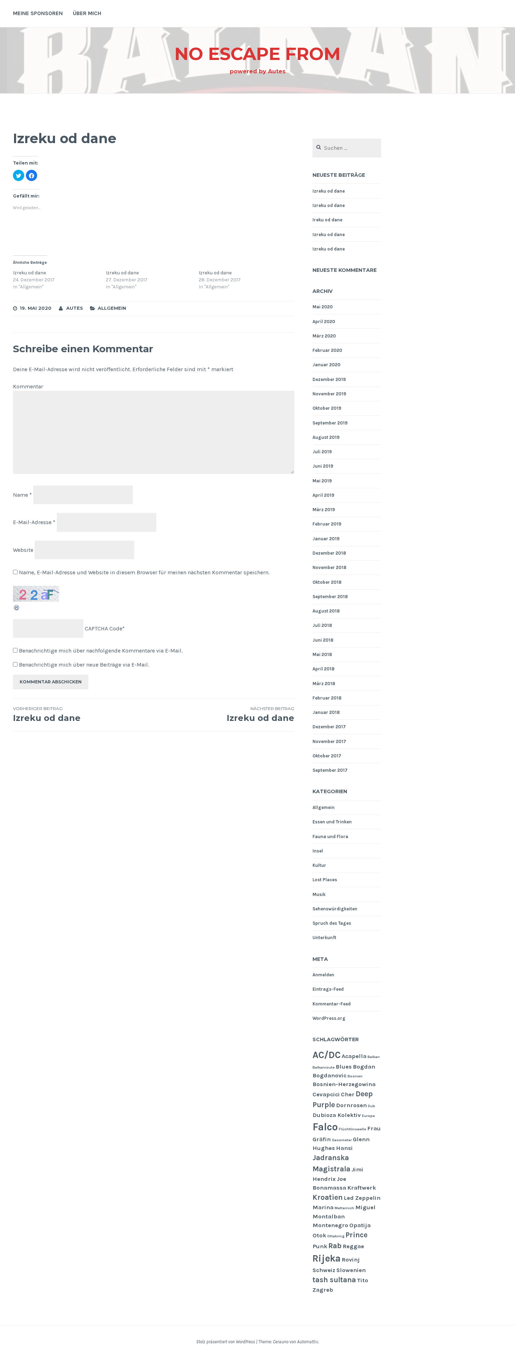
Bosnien (355, 1076)
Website (23, 550)
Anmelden (323, 974)
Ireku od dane (327, 219)
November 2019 (329, 393)
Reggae (353, 1246)
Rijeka (327, 1258)
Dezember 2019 (329, 379)
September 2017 (330, 770)
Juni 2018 (323, 640)
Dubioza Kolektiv (337, 1115)
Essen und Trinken (332, 821)
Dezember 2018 (329, 553)
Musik (319, 894)
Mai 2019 (322, 480)
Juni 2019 (323, 466)
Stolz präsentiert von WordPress (225, 1341)
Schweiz (324, 1270)
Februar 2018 (327, 698)
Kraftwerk (361, 1187)
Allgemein (112, 308)
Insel (318, 851)
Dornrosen (351, 1105)
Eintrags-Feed (328, 989)
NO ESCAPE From (257, 54)
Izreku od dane (29, 273)
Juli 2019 (322, 451)
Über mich (87, 13)
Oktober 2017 (327, 755)
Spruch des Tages (332, 923)
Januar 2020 (327, 364)
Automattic (307, 1341)
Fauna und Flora (330, 836)
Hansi (344, 1148)
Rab (335, 1246)
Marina (323, 1207)
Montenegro (330, 1225)
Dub (371, 1106)
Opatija (360, 1225)
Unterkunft (324, 937)
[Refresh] (17, 609)
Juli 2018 (322, 625)
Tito (362, 1280)
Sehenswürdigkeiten (335, 908)
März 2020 (324, 336)
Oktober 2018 (327, 582)
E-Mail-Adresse (34, 522)
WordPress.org (329, 1018)
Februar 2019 (327, 524)
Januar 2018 (326, 712)
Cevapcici (326, 1094)
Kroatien (328, 1197)
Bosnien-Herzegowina (344, 1084)
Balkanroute (324, 1067)
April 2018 (324, 668)
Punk (320, 1246)
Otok (319, 1235)
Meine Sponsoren (38, 13)
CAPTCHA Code (103, 628)
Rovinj (351, 1259)
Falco (325, 1127)
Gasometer (342, 1140)
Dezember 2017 (329, 726)
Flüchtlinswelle (352, 1129)
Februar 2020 (327, 350)
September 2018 (330, 596)
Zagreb (323, 1289)
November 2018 (329, 567)
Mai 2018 (322, 654)
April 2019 (323, 495)
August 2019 (326, 437)
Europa (368, 1115)
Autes (74, 308)
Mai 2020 (323, 306)
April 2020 (324, 321)
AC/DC (327, 1055)
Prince (356, 1235)
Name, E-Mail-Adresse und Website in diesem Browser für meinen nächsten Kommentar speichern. (144, 572)
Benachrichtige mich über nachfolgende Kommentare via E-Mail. (101, 650)
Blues (344, 1066)
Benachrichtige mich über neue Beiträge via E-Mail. (84, 664)
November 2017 (329, 741)
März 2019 (324, 509)
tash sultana (334, 1280)
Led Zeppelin (362, 1198)
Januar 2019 (326, 538)
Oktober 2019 (327, 408)
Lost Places (325, 879)
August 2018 (326, 611)
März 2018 (324, 683)
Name (22, 494)
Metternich (344, 1208)
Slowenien (351, 1270)
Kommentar (28, 386)
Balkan (374, 1057)
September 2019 (330, 423)
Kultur (319, 865)
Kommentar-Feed (332, 1003)
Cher (348, 1094)
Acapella (354, 1056)
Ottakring (335, 1236)
